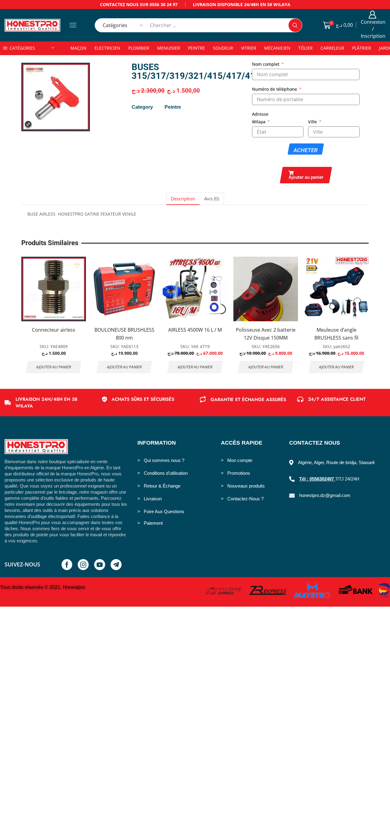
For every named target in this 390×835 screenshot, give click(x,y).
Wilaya (258, 122)
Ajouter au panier (54, 367)
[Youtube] (99, 564)
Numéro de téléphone (274, 89)
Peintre (196, 48)
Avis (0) (211, 199)
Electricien (107, 48)
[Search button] (295, 25)
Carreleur (332, 48)
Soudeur (223, 48)
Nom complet (265, 64)
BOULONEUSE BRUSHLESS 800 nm (124, 333)
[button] (306, 175)
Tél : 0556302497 (317, 478)
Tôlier (305, 48)
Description (183, 199)
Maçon (78, 48)
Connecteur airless (53, 329)
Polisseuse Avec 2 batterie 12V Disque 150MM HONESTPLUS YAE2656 (266, 337)
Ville (312, 122)
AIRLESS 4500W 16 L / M (195, 329)
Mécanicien (277, 48)
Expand (28, 124)
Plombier (138, 48)
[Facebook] (67, 564)
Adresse (260, 114)
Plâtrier (361, 48)
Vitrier (248, 48)
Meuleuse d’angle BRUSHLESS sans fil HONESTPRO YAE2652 (336, 337)
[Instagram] (83, 564)
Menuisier (168, 48)
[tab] (183, 198)
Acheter (305, 150)
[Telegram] (116, 564)
